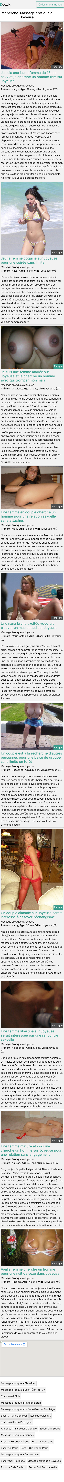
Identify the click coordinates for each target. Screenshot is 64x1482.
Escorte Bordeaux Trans (15, 1441)
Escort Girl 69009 (50, 1428)
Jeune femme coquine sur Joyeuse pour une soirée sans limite (29, 260)
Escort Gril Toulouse (13, 1460)
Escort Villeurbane (42, 1441)
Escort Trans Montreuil (14, 1415)
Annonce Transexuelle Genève (19, 1428)
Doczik (5, 4)
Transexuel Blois (10, 1396)
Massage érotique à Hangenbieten (21, 1402)
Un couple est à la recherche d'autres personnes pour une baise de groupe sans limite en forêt (31, 757)
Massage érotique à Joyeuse (44, 1460)
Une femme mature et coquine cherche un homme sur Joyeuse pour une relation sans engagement (31, 1150)
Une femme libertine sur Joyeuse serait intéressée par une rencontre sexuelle (29, 1035)
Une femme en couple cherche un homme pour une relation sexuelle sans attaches (28, 516)
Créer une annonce (50, 4)
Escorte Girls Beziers (13, 1467)
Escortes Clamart (40, 1415)
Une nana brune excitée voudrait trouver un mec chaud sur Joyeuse (29, 625)
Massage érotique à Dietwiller (18, 1383)
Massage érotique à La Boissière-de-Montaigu (28, 1409)
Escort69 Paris (9, 1448)
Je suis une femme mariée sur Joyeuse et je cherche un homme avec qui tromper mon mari (28, 376)
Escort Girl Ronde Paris (34, 1448)
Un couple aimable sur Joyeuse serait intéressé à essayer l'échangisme (31, 915)
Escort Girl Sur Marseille (43, 1467)
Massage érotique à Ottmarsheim (20, 1454)
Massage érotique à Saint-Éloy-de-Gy (23, 1389)
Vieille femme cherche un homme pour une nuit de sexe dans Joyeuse (30, 1271)
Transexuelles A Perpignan (16, 1422)
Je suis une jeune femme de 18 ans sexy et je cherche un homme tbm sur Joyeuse (31, 77)
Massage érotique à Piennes (17, 1435)
